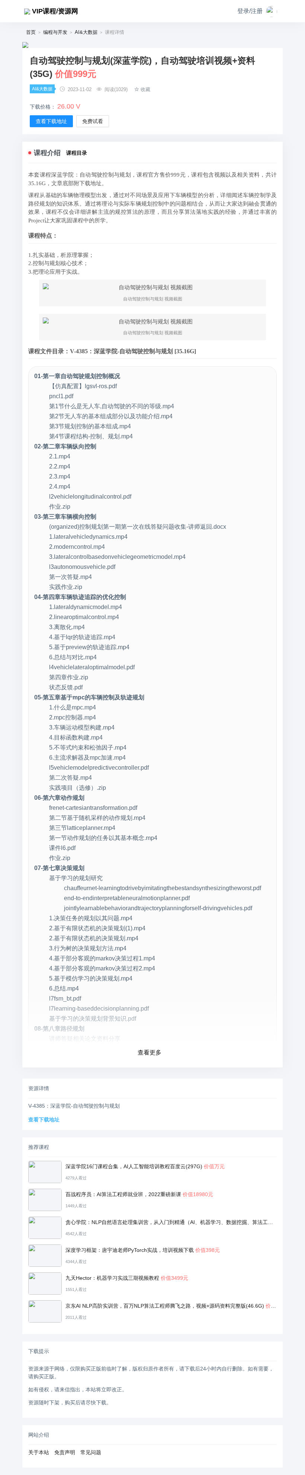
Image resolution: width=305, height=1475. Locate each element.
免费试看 (92, 121)
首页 (31, 32)
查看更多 (149, 1052)
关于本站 (38, 1452)
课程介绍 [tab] (47, 153)
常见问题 (90, 1452)
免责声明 (64, 1452)
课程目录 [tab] (76, 153)
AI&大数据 (86, 32)
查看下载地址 (51, 121)
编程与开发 (55, 32)
